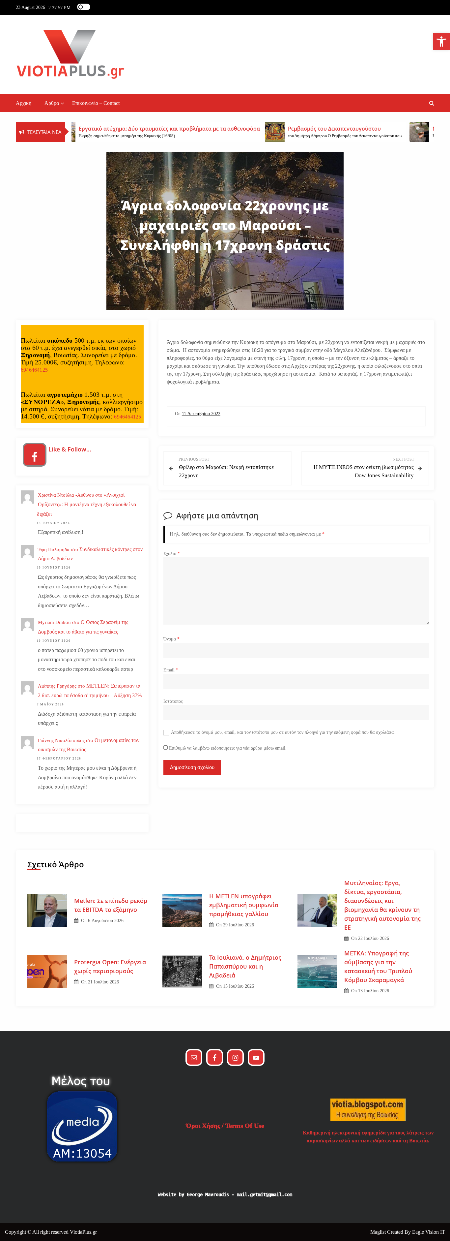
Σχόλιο (171, 553)
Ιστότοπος (173, 701)
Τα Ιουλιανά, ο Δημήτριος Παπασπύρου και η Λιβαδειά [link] (245, 966)
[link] (441, 41)
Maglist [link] (378, 1232)
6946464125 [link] (34, 370)
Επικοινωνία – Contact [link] (96, 103)
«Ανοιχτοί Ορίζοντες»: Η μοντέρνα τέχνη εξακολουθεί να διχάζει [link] (86, 504)
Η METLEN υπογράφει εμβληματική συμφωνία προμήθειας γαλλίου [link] (243, 905)
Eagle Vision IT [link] (428, 1232)
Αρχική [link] (23, 103)
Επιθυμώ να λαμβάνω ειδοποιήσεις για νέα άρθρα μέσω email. (228, 748)
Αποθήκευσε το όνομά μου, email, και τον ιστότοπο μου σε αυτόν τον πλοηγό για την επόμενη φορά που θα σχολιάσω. (283, 732)
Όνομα (171, 638)
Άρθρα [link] (51, 103)
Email (170, 669)
